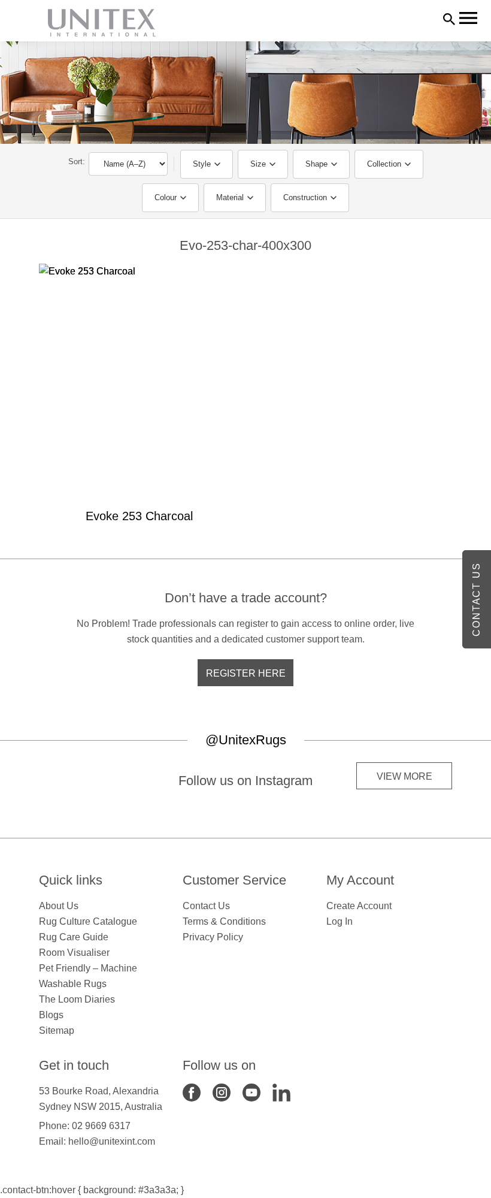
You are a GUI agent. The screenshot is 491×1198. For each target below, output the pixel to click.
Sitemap (56, 1030)
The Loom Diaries (77, 999)
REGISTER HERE (246, 673)
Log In (339, 921)
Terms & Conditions (224, 921)
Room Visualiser (74, 952)
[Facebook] (192, 1092)
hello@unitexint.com (111, 1141)
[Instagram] (222, 1092)
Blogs (51, 1015)
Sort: (76, 161)
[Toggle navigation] (468, 18)
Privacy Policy (213, 937)
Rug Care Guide (73, 937)
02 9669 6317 (101, 1126)
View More (404, 776)
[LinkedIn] (281, 1092)
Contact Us (206, 906)
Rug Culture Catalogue (88, 921)
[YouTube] (251, 1092)
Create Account (359, 906)
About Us (58, 906)
